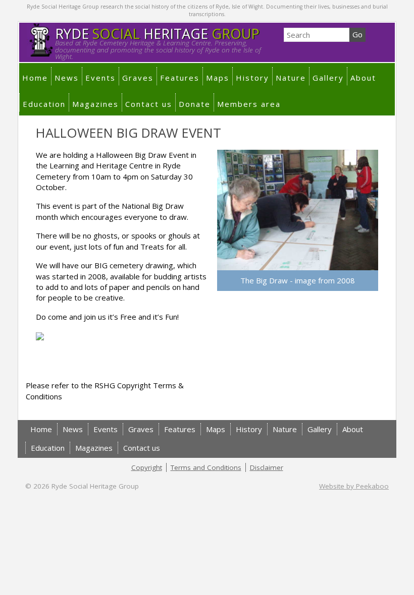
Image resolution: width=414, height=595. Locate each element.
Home (35, 78)
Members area (249, 104)
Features (179, 78)
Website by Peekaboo (354, 486)
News (67, 78)
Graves (137, 78)
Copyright (146, 467)
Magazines (95, 104)
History (252, 78)
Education (44, 104)
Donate (195, 104)
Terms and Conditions (206, 467)
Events (100, 78)
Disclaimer (266, 467)
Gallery (328, 78)
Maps (217, 78)
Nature (291, 78)
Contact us (148, 104)
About (363, 78)
